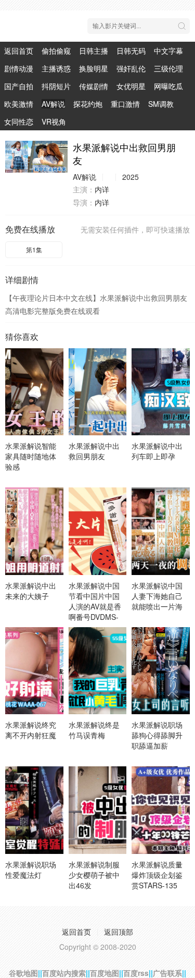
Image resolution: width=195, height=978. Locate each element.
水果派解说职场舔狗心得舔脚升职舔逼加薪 (157, 735)
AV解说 (53, 103)
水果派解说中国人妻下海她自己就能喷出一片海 (157, 596)
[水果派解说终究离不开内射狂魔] (34, 670)
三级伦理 (168, 68)
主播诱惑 (56, 68)
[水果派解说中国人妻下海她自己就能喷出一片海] (161, 530)
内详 (102, 189)
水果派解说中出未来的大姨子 (30, 590)
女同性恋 (18, 121)
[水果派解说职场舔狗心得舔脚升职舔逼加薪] (161, 670)
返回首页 (18, 50)
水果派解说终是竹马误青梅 (94, 729)
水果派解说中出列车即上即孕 (157, 451)
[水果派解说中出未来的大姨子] (34, 530)
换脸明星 (93, 68)
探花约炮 (87, 103)
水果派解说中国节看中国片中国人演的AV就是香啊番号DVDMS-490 (95, 606)
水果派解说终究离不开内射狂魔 (30, 729)
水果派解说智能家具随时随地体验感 (30, 456)
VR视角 (54, 121)
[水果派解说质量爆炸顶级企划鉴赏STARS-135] (161, 809)
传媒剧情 (93, 86)
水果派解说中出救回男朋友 (94, 451)
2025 (130, 177)
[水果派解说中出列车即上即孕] (161, 391)
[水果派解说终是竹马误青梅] (98, 670)
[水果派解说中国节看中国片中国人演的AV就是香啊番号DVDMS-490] (98, 530)
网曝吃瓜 (168, 86)
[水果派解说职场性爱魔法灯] (34, 809)
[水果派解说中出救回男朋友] (36, 157)
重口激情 (125, 103)
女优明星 (131, 86)
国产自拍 (18, 86)
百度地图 (104, 973)
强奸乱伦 (131, 68)
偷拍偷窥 (56, 50)
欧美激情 (18, 103)
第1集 (34, 249)
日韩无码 (131, 50)
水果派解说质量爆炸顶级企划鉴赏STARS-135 (157, 874)
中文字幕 (168, 50)
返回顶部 (118, 931)
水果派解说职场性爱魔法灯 (30, 869)
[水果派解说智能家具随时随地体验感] (34, 391)
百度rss (136, 973)
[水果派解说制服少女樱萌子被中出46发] (98, 809)
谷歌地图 (23, 973)
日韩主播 (93, 50)
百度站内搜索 (64, 973)
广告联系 (167, 973)
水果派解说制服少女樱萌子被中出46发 (94, 874)
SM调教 (161, 103)
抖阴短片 (56, 86)
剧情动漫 (18, 68)
